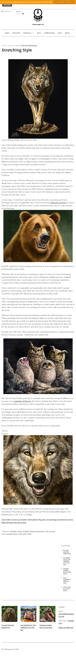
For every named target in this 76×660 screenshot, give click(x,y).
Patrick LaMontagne (29, 45)
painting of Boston (22, 401)
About (67, 33)
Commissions (49, 33)
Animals (13, 531)
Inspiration (40, 531)
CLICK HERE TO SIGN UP (64, 2)
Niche (15, 534)
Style (25, 534)
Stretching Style (17, 50)
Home (7, 33)
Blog (39, 33)
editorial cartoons (58, 203)
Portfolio (27, 33)
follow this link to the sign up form (14, 523)
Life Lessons (50, 531)
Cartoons (16, 33)
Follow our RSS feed (66, 628)
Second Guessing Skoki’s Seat (67, 551)
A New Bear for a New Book (67, 588)
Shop (60, 33)
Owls (20, 534)
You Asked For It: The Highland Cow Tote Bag (66, 561)
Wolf (29, 534)
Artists (19, 531)
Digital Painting (29, 531)
